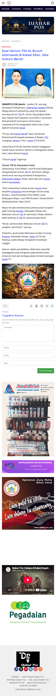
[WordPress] (31, 669)
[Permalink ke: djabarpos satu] (4, 64)
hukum (17, 133)
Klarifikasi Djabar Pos (16, 680)
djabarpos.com (34, 689)
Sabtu (32, 236)
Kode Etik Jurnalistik (28, 685)
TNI (20, 114)
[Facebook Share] (31, 306)
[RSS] (40, 669)
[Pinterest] (26, 669)
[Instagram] (35, 669)
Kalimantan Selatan (36, 107)
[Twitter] (21, 669)
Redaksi (15, 677)
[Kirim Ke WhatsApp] (52, 306)
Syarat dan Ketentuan (36, 683)
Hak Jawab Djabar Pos (39, 680)
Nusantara (6, 47)
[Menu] (3, 3)
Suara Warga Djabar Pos (33, 677)
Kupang (19, 210)
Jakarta (16, 140)
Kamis (30, 140)
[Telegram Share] (47, 306)
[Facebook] (16, 669)
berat (22, 127)
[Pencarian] (52, 3)
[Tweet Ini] (36, 306)
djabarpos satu (12, 64)
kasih (4, 259)
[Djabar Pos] (8, 3)
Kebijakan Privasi (16, 683)
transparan (14, 182)
